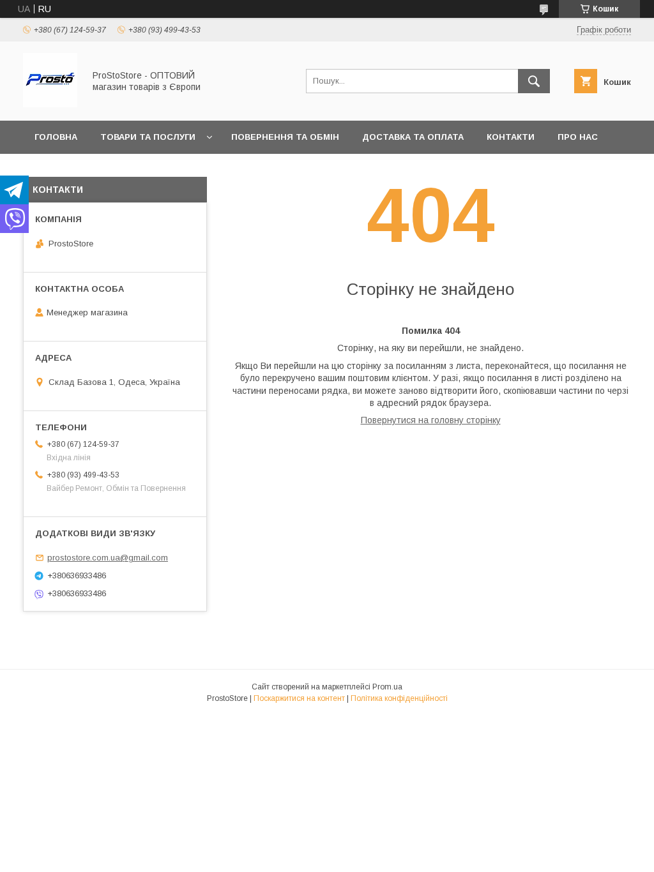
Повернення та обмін (285, 137)
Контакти (511, 137)
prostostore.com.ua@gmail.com (107, 557)
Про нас (578, 137)
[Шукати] (534, 81)
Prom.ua (387, 686)
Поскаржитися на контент (299, 698)
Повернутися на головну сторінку (431, 420)
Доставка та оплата (413, 137)
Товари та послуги (147, 137)
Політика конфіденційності (399, 698)
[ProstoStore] (50, 104)
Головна (55, 137)
